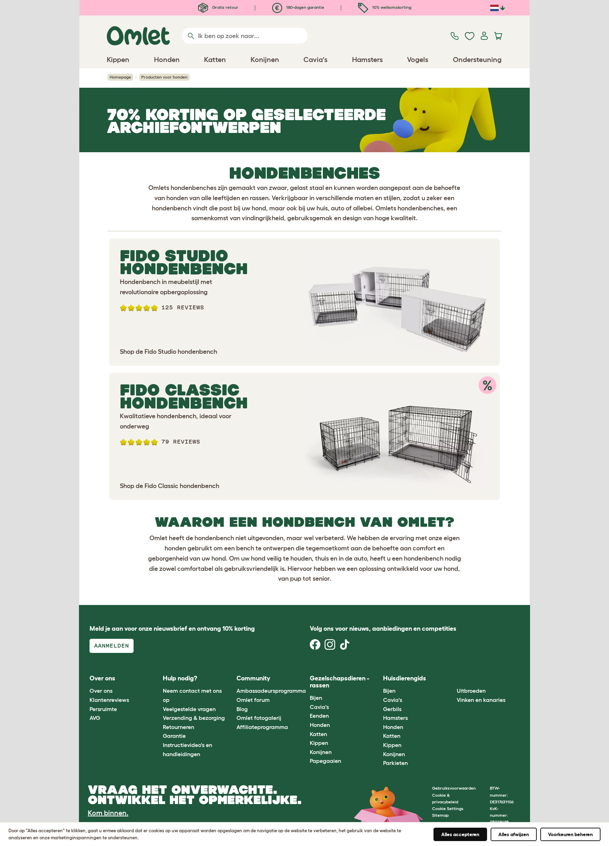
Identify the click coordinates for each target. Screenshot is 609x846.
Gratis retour (224, 7)
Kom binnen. (108, 813)
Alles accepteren (460, 834)
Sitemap (440, 815)
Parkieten (395, 763)
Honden (320, 725)
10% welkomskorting (391, 7)
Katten (318, 734)
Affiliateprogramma (262, 727)
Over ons (101, 690)
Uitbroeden (471, 690)
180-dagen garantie (304, 7)
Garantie (174, 736)
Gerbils (392, 709)
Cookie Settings (447, 808)
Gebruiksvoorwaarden (454, 788)
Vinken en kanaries (481, 700)
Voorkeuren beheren (570, 834)
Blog (242, 709)
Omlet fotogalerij (258, 718)
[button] (451, 679)
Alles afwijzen (513, 834)
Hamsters (395, 718)
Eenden (319, 715)
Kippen (319, 743)
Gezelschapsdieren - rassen (339, 682)
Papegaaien (325, 761)
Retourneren (178, 727)
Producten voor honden (164, 77)
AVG (95, 718)
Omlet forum (253, 700)
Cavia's (319, 707)
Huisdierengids (404, 678)
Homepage (120, 77)
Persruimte (103, 709)
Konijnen (321, 752)
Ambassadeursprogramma (271, 690)
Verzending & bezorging (194, 718)
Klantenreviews (109, 700)
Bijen (316, 697)
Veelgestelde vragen (189, 709)
